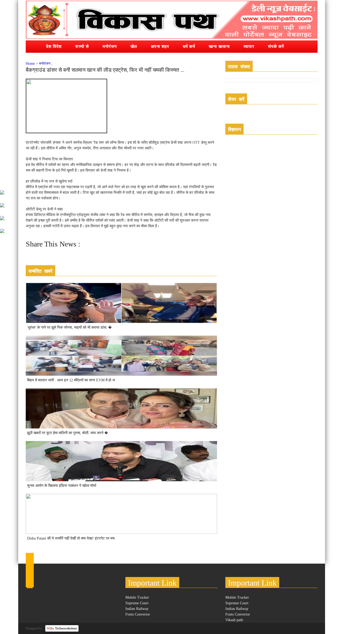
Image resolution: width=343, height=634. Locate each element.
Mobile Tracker (137, 597)
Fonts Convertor (137, 614)
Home (30, 64)
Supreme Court (136, 603)
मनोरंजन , (46, 64)
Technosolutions (62, 628)
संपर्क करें (276, 46)
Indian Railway (136, 609)
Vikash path (234, 620)
